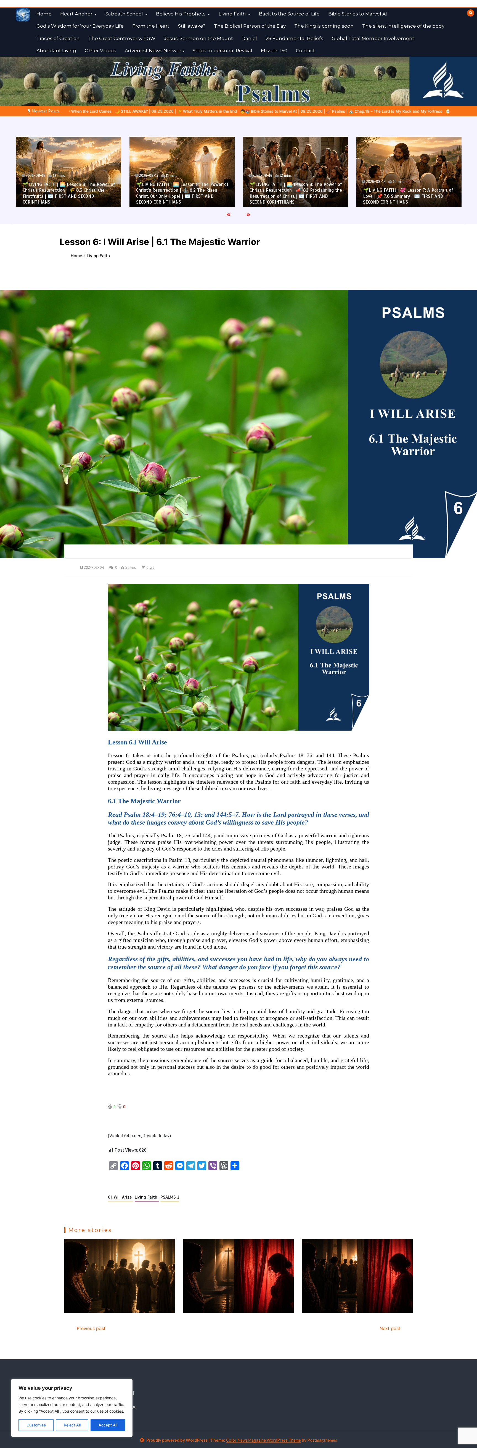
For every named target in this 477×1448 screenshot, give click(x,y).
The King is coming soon (324, 26)
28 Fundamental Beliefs (294, 38)
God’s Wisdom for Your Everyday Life (80, 26)
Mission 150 (274, 50)
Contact (305, 50)
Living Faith (232, 14)
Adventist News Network (154, 50)
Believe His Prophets (181, 14)
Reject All (72, 1425)
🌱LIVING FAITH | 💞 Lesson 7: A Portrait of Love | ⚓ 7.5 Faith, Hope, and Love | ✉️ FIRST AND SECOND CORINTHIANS (408, 196)
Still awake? (191, 26)
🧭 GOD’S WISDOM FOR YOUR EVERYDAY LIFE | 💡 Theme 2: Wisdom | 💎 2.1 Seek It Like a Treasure (363, 111)
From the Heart (150, 26)
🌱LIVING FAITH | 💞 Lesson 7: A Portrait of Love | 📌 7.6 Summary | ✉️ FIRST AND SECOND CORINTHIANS (295, 196)
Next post (390, 1328)
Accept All (108, 1425)
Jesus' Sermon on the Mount (198, 38)
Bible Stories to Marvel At (358, 14)
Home (44, 14)
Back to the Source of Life (289, 14)
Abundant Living (56, 50)
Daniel (249, 38)
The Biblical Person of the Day (250, 26)
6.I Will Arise (120, 1197)
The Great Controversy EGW (121, 38)
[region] (71, 1408)
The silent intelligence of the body (403, 26)
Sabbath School (124, 14)
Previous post (91, 1328)
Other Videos (100, 50)
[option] (166, 111)
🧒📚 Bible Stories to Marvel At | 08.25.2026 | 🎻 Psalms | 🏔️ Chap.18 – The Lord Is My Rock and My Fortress (166, 111)
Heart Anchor (76, 14)
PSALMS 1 (169, 1197)
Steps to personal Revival (222, 50)
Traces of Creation (58, 38)
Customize (36, 1425)
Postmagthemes (322, 1440)
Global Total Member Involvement (373, 38)
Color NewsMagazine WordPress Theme (263, 1440)
